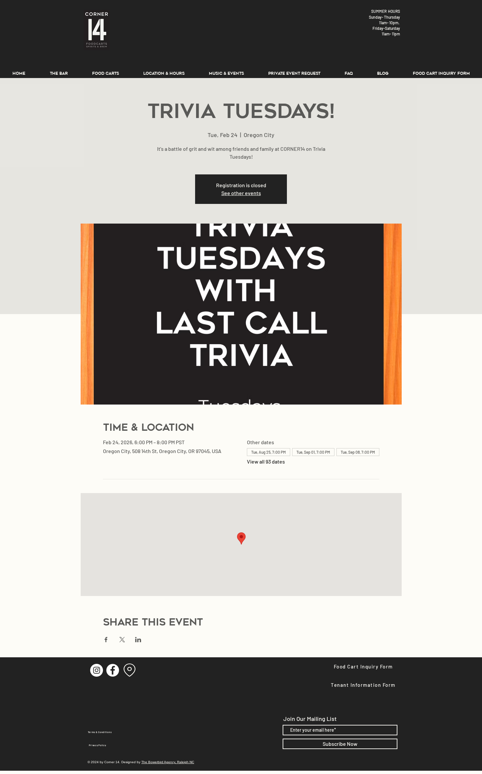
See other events (241, 193)
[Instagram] (96, 670)
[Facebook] (112, 670)
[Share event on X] (122, 639)
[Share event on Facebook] (106, 639)
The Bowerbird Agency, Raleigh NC (167, 762)
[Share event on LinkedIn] (138, 639)
